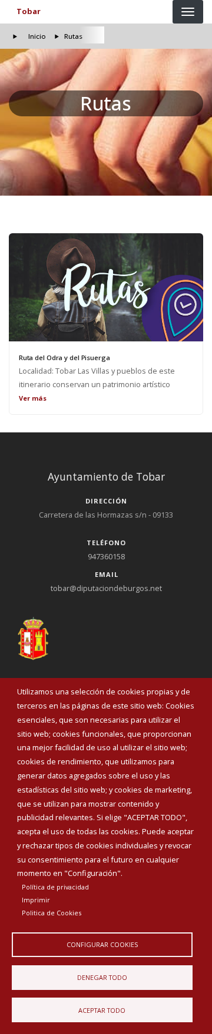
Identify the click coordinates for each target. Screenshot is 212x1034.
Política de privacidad (55, 886)
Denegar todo (102, 977)
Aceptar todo (101, 1010)
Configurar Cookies (102, 944)
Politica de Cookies (51, 912)
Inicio (37, 36)
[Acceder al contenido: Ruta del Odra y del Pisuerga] (106, 287)
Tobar (28, 11)
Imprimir (36, 899)
